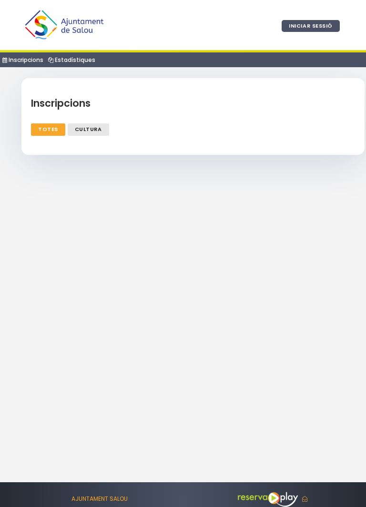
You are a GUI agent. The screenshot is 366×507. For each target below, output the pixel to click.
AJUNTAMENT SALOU (99, 499)
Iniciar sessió (311, 26)
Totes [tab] (48, 129)
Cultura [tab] (88, 129)
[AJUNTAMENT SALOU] (64, 25)
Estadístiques (74, 60)
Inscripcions (25, 60)
